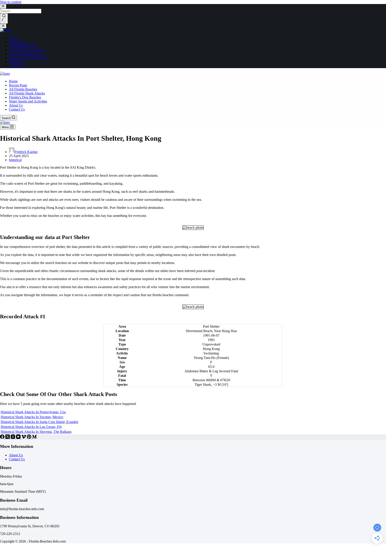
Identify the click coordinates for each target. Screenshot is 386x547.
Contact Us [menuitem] (17, 66)
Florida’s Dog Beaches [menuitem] (25, 54)
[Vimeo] (24, 438)
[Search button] (4, 18)
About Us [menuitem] (16, 62)
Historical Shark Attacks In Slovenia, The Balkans (36, 432)
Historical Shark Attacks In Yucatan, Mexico (32, 417)
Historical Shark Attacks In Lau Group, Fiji (31, 427)
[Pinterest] (29, 438)
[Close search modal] (3, 6)
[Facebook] (2, 438)
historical (15, 160)
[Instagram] (13, 438)
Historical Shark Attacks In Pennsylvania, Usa (33, 412)
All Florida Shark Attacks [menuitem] (27, 50)
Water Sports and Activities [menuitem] (28, 58)
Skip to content (10, 2)
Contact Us (17, 459)
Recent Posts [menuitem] (18, 42)
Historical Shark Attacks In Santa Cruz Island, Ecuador (39, 422)
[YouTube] (18, 438)
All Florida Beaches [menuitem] (23, 46)
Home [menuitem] (13, 38)
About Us (16, 455)
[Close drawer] (3, 26)
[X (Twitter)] (8, 438)
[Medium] (34, 438)
